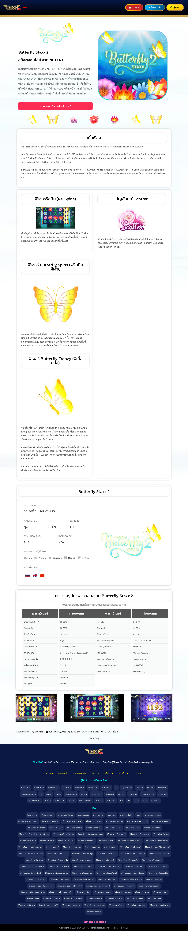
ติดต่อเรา (138, 773)
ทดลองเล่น (63, 773)
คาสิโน (122, 773)
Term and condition (94, 922)
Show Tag (94, 738)
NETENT (52, 69)
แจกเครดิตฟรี (79, 773)
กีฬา (94, 773)
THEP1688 (123, 927)
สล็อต (115, 731)
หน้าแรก (49, 773)
